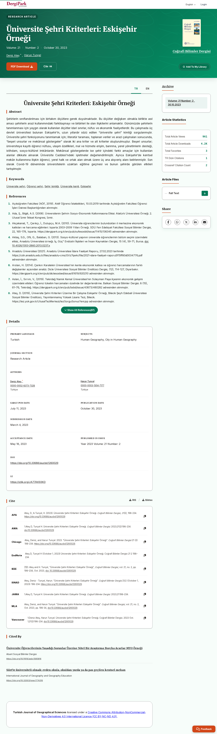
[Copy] (144, 516)
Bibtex (149, 500)
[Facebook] (168, 222)
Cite (46, 66)
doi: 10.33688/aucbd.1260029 (60, 570)
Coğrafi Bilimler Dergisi (192, 51)
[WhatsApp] (177, 222)
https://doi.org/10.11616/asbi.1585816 (23, 659)
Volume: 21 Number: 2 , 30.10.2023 (181, 102)
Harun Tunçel (32, 55)
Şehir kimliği (51, 186)
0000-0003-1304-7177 (92, 385)
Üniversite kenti (69, 186)
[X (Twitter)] (186, 222)
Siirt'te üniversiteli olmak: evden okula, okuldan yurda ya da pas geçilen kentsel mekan (65, 669)
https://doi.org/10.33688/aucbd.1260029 (34, 463)
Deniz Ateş (12, 55)
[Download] (205, 193)
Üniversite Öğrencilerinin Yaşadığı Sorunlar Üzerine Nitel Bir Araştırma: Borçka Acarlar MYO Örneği (74, 648)
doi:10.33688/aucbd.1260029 (39, 530)
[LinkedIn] (195, 222)
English (189, 4)
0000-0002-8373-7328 (22, 385)
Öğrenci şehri (35, 186)
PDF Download (20, 66)
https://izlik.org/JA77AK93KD (28, 482)
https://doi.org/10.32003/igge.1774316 (24, 680)
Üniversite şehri (15, 186)
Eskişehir (86, 186)
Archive (168, 86)
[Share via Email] (204, 222)
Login (204, 4)
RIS (134, 500)
